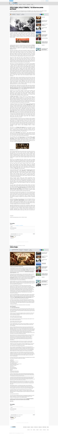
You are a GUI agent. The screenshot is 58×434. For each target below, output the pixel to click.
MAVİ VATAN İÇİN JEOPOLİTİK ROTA (44, 31)
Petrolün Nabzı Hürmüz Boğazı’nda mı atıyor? (44, 21)
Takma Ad (11, 224)
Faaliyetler (20, 4)
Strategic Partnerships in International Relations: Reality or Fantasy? (45, 35)
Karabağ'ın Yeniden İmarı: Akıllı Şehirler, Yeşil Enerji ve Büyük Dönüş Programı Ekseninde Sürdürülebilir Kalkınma (45, 42)
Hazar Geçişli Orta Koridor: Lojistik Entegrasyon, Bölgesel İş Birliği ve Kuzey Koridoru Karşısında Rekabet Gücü (45, 49)
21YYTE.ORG (11, 245)
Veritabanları (28, 4)
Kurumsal (10, 4)
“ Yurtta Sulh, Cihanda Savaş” (44, 28)
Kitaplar (32, 4)
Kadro (13, 4)
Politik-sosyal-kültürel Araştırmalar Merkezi (18, 245)
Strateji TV (24, 4)
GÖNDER (34, 414)
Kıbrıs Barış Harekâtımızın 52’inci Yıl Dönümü (45, 284)
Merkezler (16, 4)
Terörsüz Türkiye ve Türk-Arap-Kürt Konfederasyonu (45, 25)
